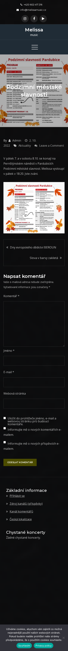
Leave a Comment (49, 146)
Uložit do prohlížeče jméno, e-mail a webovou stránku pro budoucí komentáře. (32, 421)
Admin (16, 140)
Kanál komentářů (21, 511)
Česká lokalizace (21, 519)
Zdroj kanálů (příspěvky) (26, 504)
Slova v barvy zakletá (44, 258)
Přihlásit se (17, 496)
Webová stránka (14, 393)
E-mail (8, 372)
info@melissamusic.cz (33, 9)
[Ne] (63, 638)
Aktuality (24, 146)
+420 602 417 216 (33, 4)
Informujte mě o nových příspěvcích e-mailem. (31, 446)
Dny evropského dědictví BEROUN (33, 247)
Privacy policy (43, 645)
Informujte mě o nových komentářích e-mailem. (32, 432)
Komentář (11, 296)
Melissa (34, 30)
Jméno (9, 351)
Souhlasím (24, 645)
